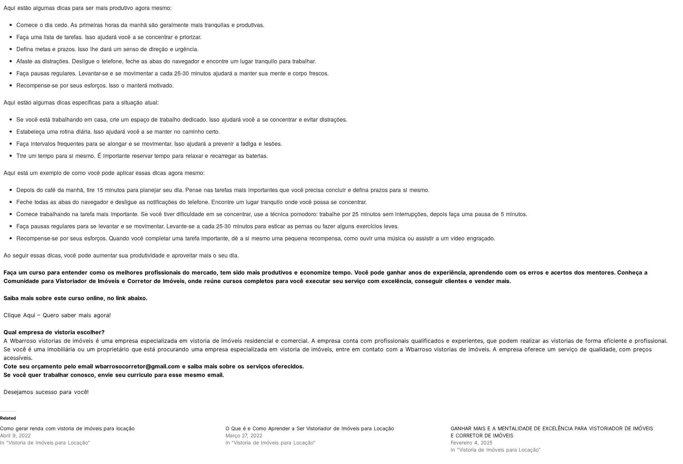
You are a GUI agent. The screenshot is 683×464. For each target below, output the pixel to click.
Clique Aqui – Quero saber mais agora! (59, 315)
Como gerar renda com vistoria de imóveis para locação (67, 428)
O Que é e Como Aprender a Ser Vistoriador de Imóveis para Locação (310, 428)
